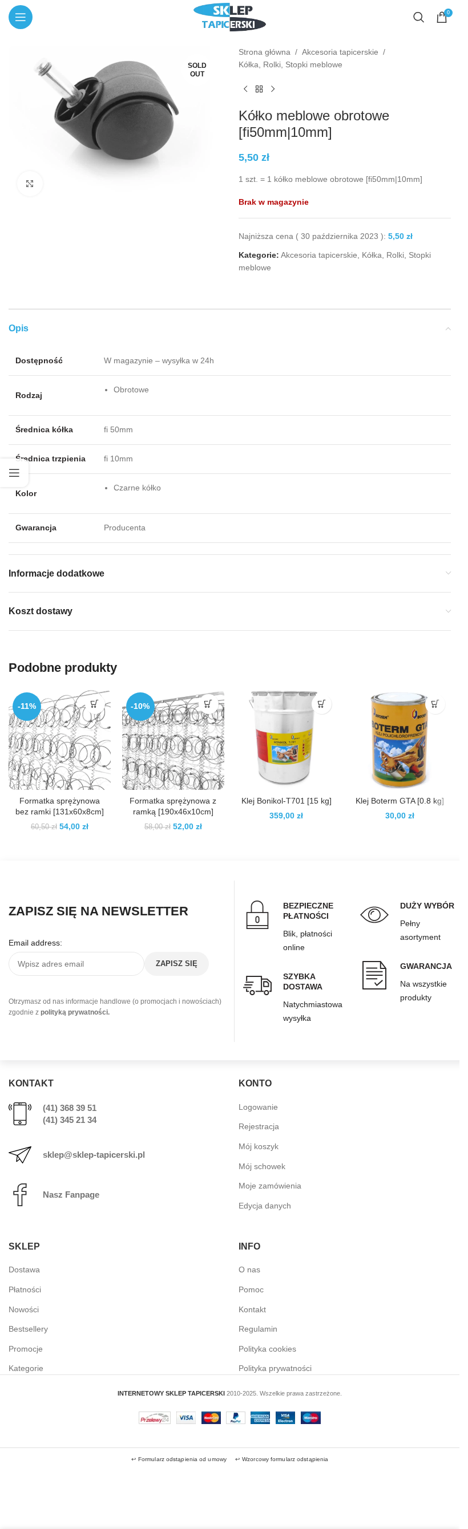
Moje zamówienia (270, 1185)
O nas (249, 1269)
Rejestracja (259, 1126)
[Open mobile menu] (20, 17)
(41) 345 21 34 (69, 1120)
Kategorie (26, 1368)
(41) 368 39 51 (69, 1108)
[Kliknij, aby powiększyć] (30, 184)
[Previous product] (245, 89)
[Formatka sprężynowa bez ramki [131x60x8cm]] (60, 739)
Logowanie (258, 1107)
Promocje (26, 1348)
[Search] (419, 17)
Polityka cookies (267, 1348)
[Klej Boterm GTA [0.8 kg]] (400, 739)
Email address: (35, 942)
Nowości (24, 1309)
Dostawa (24, 1269)
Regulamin (258, 1328)
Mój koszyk (259, 1146)
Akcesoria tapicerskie (340, 51)
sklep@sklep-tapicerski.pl (94, 1154)
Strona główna (265, 51)
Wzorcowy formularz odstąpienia (285, 1459)
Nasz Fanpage (71, 1194)
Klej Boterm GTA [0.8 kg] (400, 800)
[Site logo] (229, 16)
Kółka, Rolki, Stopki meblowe (290, 64)
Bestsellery (28, 1328)
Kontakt (252, 1309)
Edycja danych (265, 1205)
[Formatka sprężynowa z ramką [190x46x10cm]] (173, 739)
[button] (95, 704)
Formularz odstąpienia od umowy (182, 1459)
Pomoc (251, 1289)
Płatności (25, 1289)
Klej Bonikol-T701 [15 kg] (286, 800)
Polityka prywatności (275, 1368)
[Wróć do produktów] (259, 89)
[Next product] (273, 89)
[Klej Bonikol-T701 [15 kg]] (287, 739)
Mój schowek (262, 1166)
